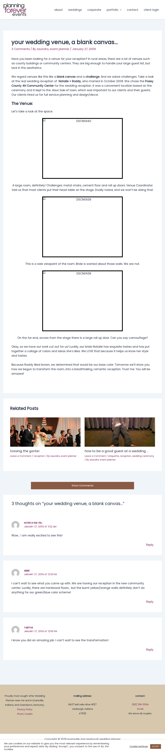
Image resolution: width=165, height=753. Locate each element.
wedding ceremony (143, 456)
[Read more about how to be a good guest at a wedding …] (120, 432)
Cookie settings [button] (139, 746)
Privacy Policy (24, 709)
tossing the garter (25, 451)
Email (140, 709)
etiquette (113, 456)
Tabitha (28, 627)
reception (39, 456)
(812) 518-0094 (140, 704)
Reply (150, 545)
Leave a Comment (20, 456)
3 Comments (20, 49)
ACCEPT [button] (155, 746)
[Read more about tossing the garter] (45, 432)
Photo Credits (25, 714)
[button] (119, 9)
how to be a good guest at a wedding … (117, 451)
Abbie (27, 570)
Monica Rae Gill (33, 522)
